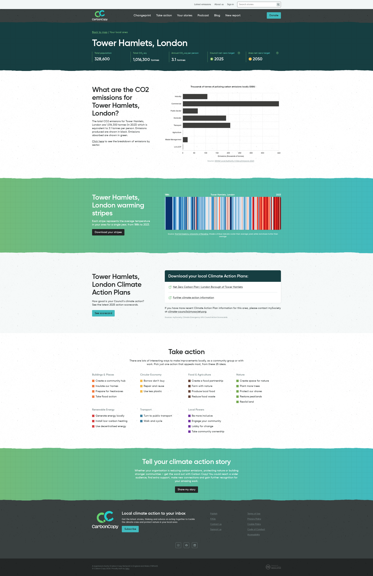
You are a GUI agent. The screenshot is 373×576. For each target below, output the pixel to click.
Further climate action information (193, 297)
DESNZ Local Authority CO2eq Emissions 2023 (234, 161)
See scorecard (103, 313)
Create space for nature (254, 380)
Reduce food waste (203, 396)
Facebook (186, 545)
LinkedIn (194, 545)
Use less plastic (153, 391)
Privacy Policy (254, 519)
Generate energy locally (110, 415)
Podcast (203, 15)
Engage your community (206, 421)
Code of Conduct (256, 529)
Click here (98, 141)
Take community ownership (208, 431)
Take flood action (106, 396)
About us (219, 4)
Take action (164, 15)
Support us (215, 529)
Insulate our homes (107, 386)
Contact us (215, 524)
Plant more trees (250, 386)
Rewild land (247, 401)
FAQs (213, 519)
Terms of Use (254, 513)
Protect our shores (251, 391)
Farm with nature (202, 386)
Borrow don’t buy (154, 380)
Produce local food (203, 391)
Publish (213, 513)
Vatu (127, 568)
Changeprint (142, 15)
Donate (273, 15)
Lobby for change (202, 426)
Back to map (100, 32)
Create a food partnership (207, 380)
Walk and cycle (153, 421)
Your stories (184, 15)
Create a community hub (110, 380)
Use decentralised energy (111, 426)
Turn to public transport (158, 415)
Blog (217, 15)
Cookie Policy (254, 524)
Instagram (178, 545)
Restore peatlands (251, 396)
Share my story (186, 489)
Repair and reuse (154, 386)
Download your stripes (108, 232)
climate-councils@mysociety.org (187, 311)
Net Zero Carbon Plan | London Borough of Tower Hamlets (208, 287)
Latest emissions (202, 4)
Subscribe (130, 529)
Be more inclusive (202, 415)
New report (233, 15)
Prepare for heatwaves (109, 391)
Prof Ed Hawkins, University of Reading (191, 234)
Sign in (230, 4)
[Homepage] (100, 15)
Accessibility (253, 534)
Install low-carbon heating (111, 421)
